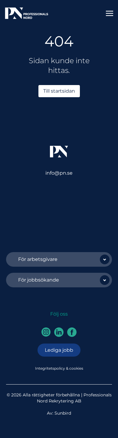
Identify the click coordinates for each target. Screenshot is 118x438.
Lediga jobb (59, 350)
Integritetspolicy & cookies (59, 368)
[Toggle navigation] (109, 13)
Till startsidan (59, 91)
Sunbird (62, 413)
